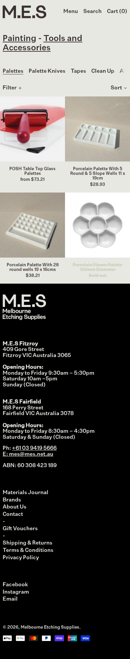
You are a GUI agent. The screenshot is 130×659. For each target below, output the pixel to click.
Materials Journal (25, 493)
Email (10, 599)
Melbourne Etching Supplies (50, 627)
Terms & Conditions (28, 550)
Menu (70, 11)
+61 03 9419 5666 (34, 448)
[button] (92, 12)
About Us (14, 507)
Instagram (16, 592)
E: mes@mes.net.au (28, 454)
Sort (116, 88)
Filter (10, 88)
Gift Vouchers (20, 529)
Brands (12, 500)
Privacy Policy (21, 558)
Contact (13, 514)
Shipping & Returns (27, 543)
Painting (19, 39)
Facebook (15, 585)
